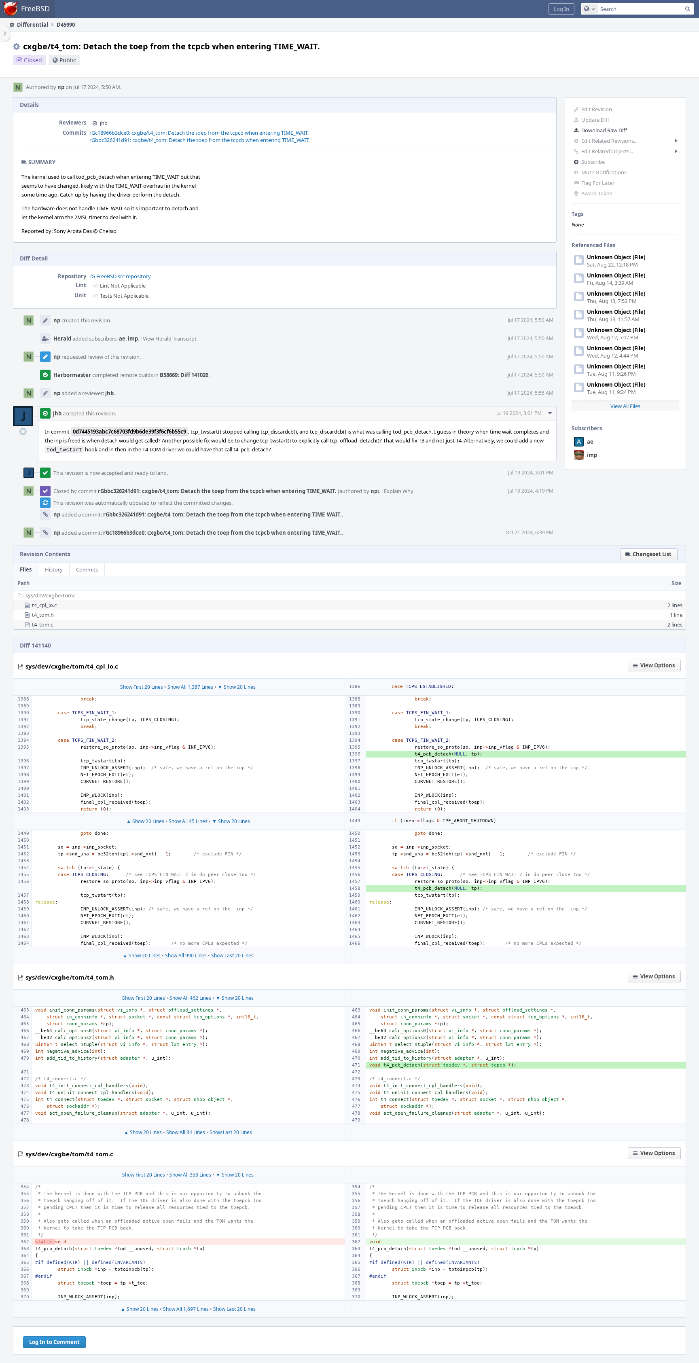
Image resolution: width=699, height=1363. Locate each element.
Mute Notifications (604, 172)
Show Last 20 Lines (232, 955)
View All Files (625, 406)
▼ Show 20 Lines (237, 687)
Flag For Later (597, 182)
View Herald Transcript (170, 338)
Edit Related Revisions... (609, 140)
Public (67, 60)
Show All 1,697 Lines (186, 1309)
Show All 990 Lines (186, 955)
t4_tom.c (42, 624)
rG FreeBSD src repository (120, 276)
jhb (104, 123)
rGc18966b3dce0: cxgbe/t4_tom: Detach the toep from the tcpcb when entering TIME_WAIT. (199, 132)
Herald (62, 338)
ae (590, 441)
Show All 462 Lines (190, 998)
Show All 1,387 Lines (190, 687)
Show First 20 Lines (141, 687)
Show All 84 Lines (185, 1132)
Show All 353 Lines (190, 1174)
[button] (561, 9)
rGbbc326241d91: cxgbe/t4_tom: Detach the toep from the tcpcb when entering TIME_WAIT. (199, 140)
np (60, 87)
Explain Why (398, 491)
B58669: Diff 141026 (184, 375)
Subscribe (593, 161)
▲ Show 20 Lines (145, 821)
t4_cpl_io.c (44, 605)
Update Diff (595, 119)
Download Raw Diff (604, 130)
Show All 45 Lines (188, 821)
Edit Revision (596, 109)
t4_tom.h (43, 614)
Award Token (596, 193)
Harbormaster (72, 375)
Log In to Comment (54, 1342)
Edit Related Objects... (607, 151)
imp (592, 455)
